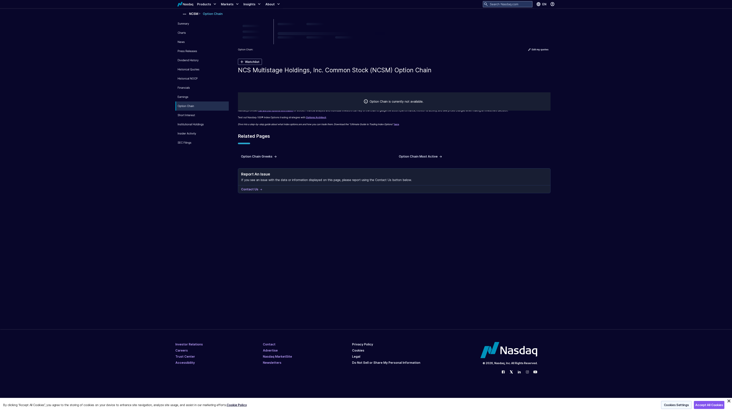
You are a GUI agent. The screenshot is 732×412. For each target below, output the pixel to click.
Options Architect (316, 117)
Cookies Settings (676, 405)
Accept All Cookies (709, 405)
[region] (366, 405)
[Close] (728, 400)
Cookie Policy (237, 405)
